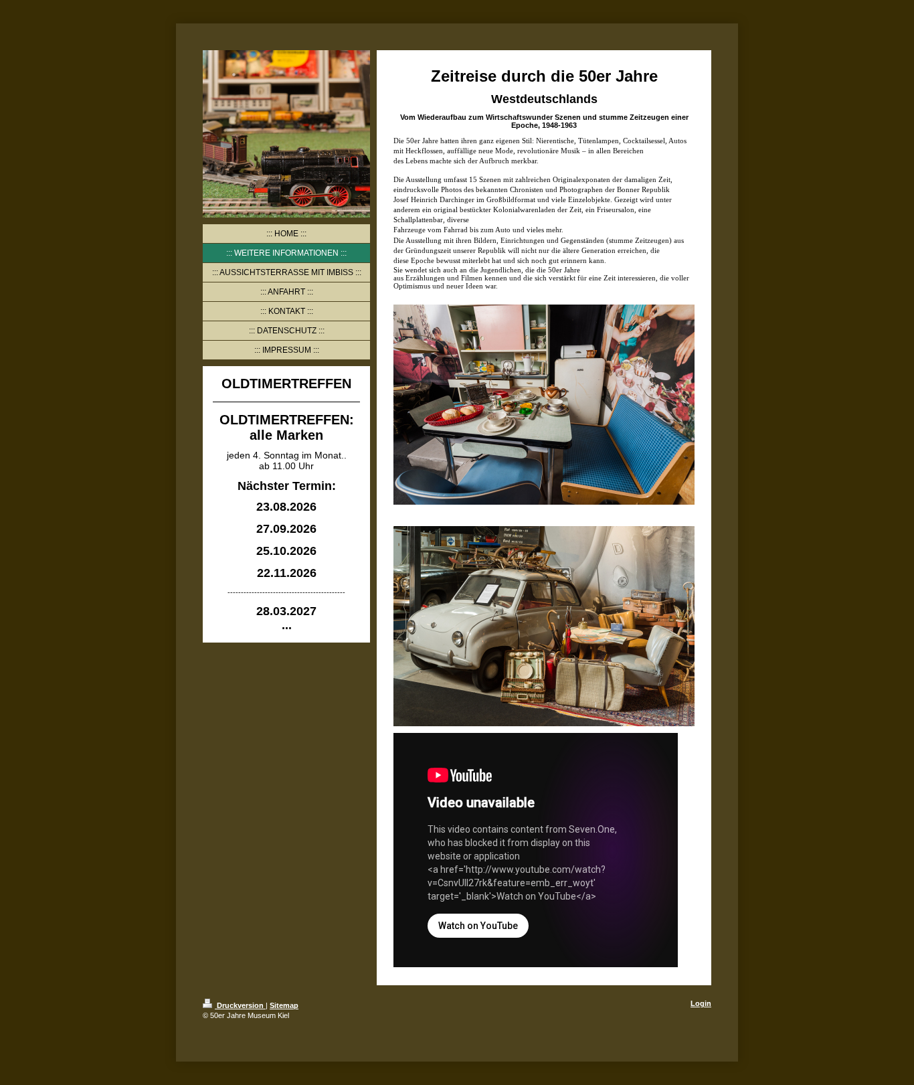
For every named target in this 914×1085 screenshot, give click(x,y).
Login (701, 1003)
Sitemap (284, 1005)
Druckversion (240, 1005)
